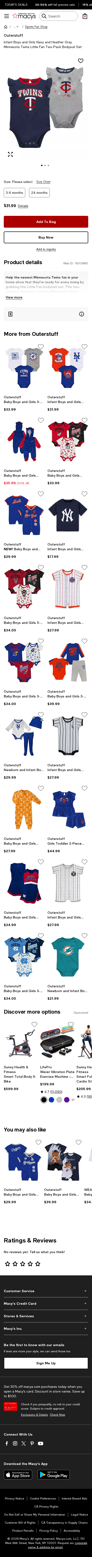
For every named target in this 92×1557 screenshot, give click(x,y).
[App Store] (18, 1474)
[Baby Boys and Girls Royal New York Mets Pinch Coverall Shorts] (24, 515)
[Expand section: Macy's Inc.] (46, 1328)
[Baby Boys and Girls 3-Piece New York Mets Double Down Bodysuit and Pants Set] (67, 662)
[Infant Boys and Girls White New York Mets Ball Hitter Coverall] (67, 589)
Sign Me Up (46, 1363)
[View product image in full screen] (10, 154)
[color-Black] (44, 1100)
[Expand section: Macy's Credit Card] (46, 1303)
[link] (24, 403)
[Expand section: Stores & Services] (46, 1316)
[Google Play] (54, 1474)
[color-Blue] (51, 1100)
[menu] (6, 16)
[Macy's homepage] (6, 27)
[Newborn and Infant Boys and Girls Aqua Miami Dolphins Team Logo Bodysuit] (67, 957)
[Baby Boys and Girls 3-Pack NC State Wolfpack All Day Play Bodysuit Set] (24, 589)
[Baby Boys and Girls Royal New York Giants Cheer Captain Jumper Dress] (24, 883)
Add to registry (46, 249)
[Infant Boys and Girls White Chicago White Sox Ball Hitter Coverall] (67, 883)
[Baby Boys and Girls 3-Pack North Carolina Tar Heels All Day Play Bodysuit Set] (24, 957)
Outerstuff (13, 35)
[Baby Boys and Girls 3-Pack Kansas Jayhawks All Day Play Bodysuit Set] (24, 662)
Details (23, 206)
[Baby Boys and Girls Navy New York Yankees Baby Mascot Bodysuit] (63, 1162)
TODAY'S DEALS (16, 4)
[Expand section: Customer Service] (46, 1291)
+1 (73, 1099)
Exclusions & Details (34, 1414)
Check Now (57, 1414)
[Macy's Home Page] (24, 16)
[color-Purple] (67, 1100)
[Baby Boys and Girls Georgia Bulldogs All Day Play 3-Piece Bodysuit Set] (67, 441)
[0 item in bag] (85, 16)
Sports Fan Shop (36, 26)
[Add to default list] (41, 347)
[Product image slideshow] (46, 114)
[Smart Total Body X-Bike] (21, 1042)
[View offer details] (46, 314)
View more (14, 297)
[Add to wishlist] (80, 61)
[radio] (44, 1100)
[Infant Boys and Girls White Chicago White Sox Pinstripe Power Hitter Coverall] (67, 736)
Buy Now (46, 237)
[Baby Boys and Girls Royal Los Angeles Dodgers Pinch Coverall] (23, 1162)
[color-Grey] (59, 1100)
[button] (16, 27)
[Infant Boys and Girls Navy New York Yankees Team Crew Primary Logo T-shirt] (67, 515)
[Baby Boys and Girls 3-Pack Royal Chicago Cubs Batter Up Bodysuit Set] (24, 368)
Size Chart (43, 181)
